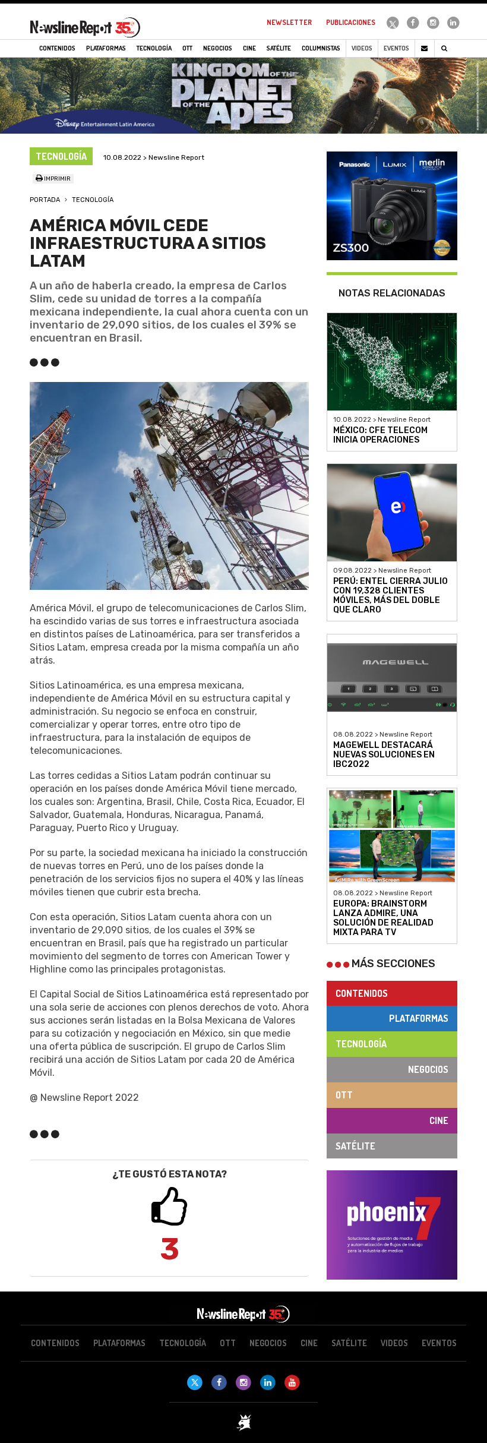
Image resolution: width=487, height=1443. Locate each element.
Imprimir (57, 178)
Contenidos (362, 993)
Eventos (396, 48)
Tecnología (92, 200)
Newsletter (289, 22)
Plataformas (418, 1018)
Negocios (428, 1069)
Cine (438, 1120)
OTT (344, 1095)
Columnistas (321, 48)
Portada (45, 200)
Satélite (355, 1146)
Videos (362, 48)
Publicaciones (350, 22)
